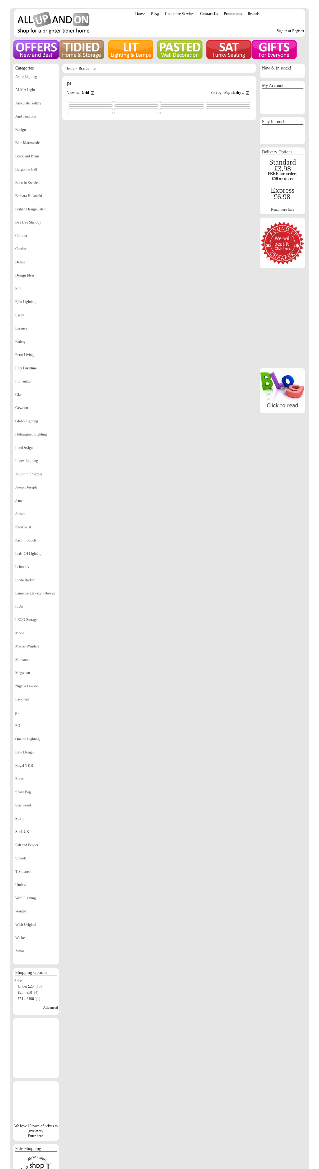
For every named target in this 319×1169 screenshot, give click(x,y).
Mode (19, 633)
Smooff (20, 858)
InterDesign (24, 447)
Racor (19, 779)
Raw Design (24, 752)
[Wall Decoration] (179, 49)
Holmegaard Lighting (31, 434)
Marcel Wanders (27, 646)
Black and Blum (27, 156)
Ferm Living (24, 355)
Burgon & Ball (26, 169)
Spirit (19, 818)
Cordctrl (21, 249)
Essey (19, 315)
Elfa (18, 288)
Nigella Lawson (27, 686)
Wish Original (25, 924)
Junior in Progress (28, 474)
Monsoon (22, 659)
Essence (21, 328)
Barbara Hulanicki (28, 196)
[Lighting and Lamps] (130, 49)
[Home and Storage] (81, 49)
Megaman (22, 673)
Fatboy (20, 341)
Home (140, 14)
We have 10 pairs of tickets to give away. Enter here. (36, 1131)
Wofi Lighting (25, 898)
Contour (21, 235)
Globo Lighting (26, 421)
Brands (84, 68)
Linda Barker (25, 580)
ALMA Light (25, 90)
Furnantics (23, 381)
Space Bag (23, 792)
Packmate (22, 699)
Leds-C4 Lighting (28, 553)
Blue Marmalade (27, 143)
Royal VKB (24, 765)
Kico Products (25, 540)
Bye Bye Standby (28, 222)
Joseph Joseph (26, 487)
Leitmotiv (22, 567)
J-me (18, 500)
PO (17, 726)
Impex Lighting (26, 461)
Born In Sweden (27, 182)
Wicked (20, 938)
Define (20, 262)
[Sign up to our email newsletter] (282, 140)
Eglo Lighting (25, 302)
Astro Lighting (26, 77)
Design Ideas (25, 275)
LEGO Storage (26, 620)
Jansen (20, 514)
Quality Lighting (27, 739)
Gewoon (21, 408)
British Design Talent (30, 209)
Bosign (20, 129)
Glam (19, 394)
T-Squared (23, 871)
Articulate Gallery (28, 103)
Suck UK (22, 832)
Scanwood (23, 805)
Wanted (20, 911)
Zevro (19, 951)
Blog (155, 14)
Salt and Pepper (26, 845)
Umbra (20, 885)
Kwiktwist (23, 527)
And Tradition (25, 116)
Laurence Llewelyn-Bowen (35, 593)
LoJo (19, 606)
